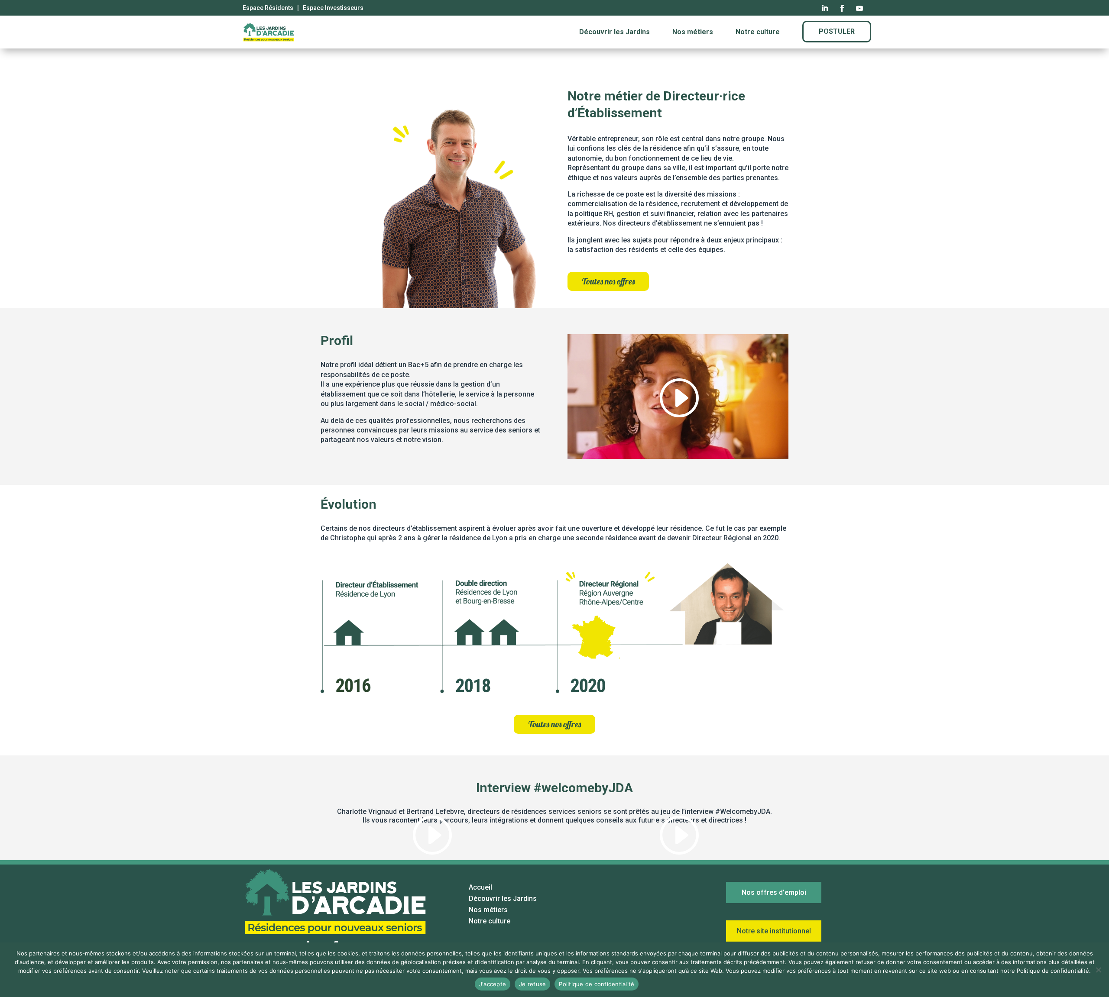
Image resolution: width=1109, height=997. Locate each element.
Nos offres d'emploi (774, 892)
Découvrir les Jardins (614, 32)
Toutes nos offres (608, 281)
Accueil (480, 887)
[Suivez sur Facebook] (842, 8)
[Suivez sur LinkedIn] (825, 8)
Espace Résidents (268, 7)
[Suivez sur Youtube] (859, 8)
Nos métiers (692, 32)
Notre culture (758, 32)
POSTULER (837, 31)
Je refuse (532, 984)
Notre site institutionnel (774, 931)
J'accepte (492, 984)
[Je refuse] (1098, 969)
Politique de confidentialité (596, 984)
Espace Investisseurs (333, 7)
